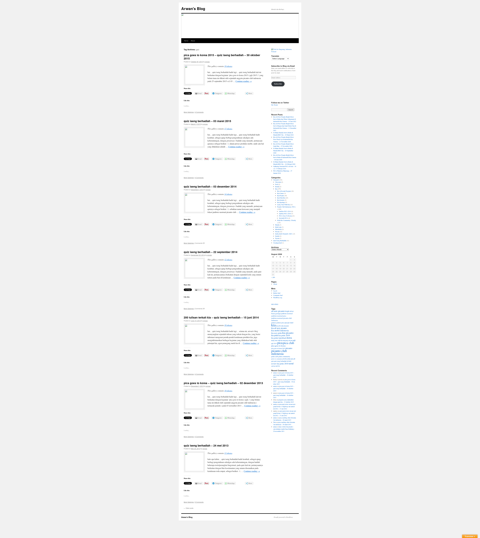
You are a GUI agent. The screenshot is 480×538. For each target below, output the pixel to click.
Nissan (277, 232)
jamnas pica (280, 322)
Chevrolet (278, 182)
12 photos (228, 259)
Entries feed (276, 293)
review (289, 361)
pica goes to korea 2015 (278, 348)
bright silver (289, 311)
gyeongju (278, 313)
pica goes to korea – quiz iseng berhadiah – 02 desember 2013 (223, 383)
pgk (294, 340)
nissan (290, 340)
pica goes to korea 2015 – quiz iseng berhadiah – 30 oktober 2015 (222, 56)
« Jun (273, 277)
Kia (276, 189)
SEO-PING (274, 304)
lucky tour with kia (276, 340)
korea (289, 337)
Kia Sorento (280, 200)
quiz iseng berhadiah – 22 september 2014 (210, 252)
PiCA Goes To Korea (285, 216)
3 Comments (199, 437)
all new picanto (278, 310)
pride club (274, 356)
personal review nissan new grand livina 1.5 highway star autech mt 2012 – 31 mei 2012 (284, 406)
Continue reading (244, 81)
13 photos (228, 453)
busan (273, 313)
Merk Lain (278, 227)
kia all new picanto (279, 328)
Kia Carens (280, 193)
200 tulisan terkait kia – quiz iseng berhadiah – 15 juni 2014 (221, 317)
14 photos (228, 194)
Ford (276, 184)
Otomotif (276, 180)
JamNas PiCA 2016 (285, 214)
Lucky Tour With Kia (283, 205)
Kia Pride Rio (281, 198)
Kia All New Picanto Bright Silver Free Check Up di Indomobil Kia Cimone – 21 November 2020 (283, 139)
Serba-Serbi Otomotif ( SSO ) (284, 234)
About (193, 40)
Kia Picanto (280, 196)
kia (273, 324)
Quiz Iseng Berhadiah (279, 241)
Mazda (277, 225)
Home (186, 40)
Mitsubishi (278, 229)
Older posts (188, 508)
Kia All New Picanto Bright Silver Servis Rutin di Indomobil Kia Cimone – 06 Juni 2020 (284, 157)
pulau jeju (290, 359)
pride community (284, 356)
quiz (272, 361)
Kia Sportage (281, 202)
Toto (274, 422)
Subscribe (278, 84)
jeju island (290, 323)
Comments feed (277, 295)
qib (294, 359)
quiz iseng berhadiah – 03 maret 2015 (207, 121)
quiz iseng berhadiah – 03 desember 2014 (210, 186)
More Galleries (189, 112)
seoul (291, 363)
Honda (277, 187)
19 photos (228, 66)
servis (278, 366)
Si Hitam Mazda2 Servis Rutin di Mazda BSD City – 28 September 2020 (283, 150)
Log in (275, 291)
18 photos (228, 325)
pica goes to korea (278, 345)
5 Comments (199, 502)
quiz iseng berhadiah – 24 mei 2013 (206, 445)
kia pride (274, 335)
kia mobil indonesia (280, 330)
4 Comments (199, 112)
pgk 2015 (274, 343)
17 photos (228, 128)
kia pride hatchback (279, 338)
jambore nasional (287, 313)
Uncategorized (277, 243)
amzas (207, 62)
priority (284, 359)
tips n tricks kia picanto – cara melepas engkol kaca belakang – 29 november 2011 (284, 429)
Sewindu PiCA (283, 218)
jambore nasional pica (278, 316)
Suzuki (277, 236)
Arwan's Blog (193, 8)
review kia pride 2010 (279, 363)
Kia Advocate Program (284, 191)
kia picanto (288, 332)
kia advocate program (282, 326)
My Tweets (274, 105)
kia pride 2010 (284, 335)
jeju (286, 323)
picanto (289, 348)
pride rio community (276, 359)
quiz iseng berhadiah (280, 361)
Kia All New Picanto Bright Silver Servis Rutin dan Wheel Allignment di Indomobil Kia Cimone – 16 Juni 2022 (284, 119)
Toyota (277, 238)
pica (279, 343)
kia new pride (276, 333)
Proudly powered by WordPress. (283, 517)
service (273, 366)
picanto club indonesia (279, 352)
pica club (288, 343)
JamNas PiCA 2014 (285, 211)
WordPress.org (277, 297)
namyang (285, 340)
